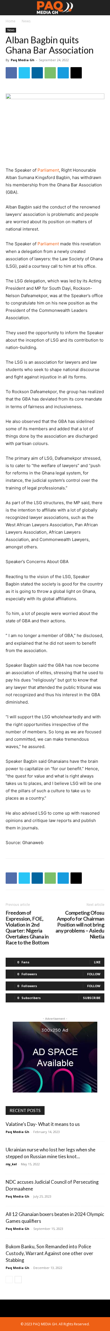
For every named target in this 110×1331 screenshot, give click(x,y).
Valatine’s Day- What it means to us (43, 1124)
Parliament (48, 170)
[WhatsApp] (50, 72)
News (26, 21)
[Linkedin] (37, 72)
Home (11, 21)
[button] (10, 7)
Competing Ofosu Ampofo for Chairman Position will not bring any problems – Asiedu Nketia (80, 925)
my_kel (11, 1164)
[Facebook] (11, 72)
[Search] (102, 7)
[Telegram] (63, 72)
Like (97, 962)
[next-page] (18, 1279)
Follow (93, 974)
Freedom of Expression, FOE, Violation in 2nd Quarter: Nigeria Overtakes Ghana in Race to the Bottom (27, 927)
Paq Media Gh (22, 60)
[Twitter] (24, 72)
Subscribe (91, 998)
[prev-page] (9, 1279)
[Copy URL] (76, 72)
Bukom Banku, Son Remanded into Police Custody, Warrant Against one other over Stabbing (49, 1253)
